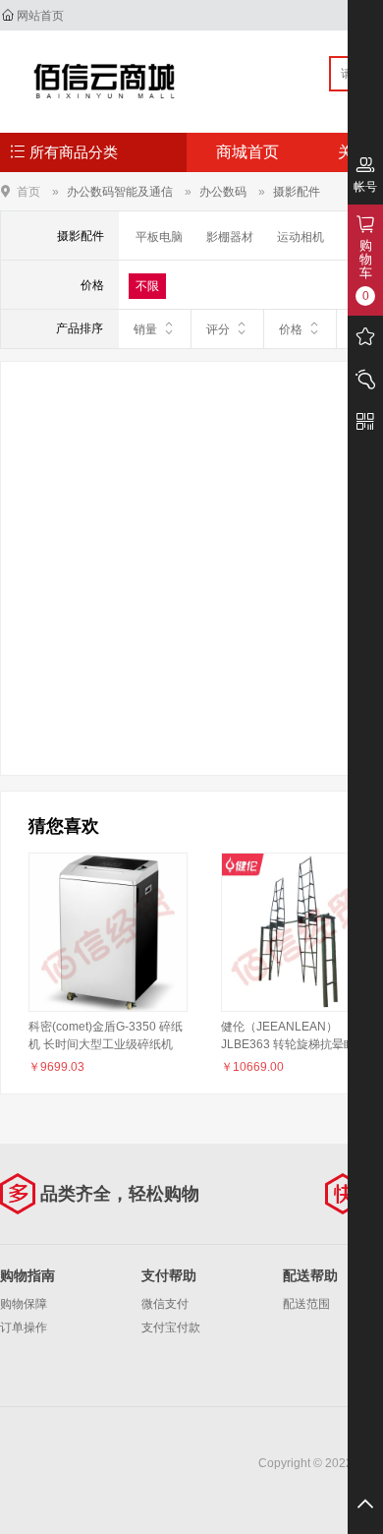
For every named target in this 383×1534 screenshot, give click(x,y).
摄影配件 (296, 192)
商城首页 (247, 152)
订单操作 (23, 1327)
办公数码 (222, 192)
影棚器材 (229, 237)
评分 (218, 329)
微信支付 (165, 1304)
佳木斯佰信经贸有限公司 (104, 80)
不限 (147, 286)
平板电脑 (159, 237)
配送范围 (306, 1304)
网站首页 (40, 16)
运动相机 (300, 237)
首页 (28, 191)
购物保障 (23, 1304)
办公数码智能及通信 (120, 192)
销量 (145, 329)
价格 (290, 329)
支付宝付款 (170, 1327)
